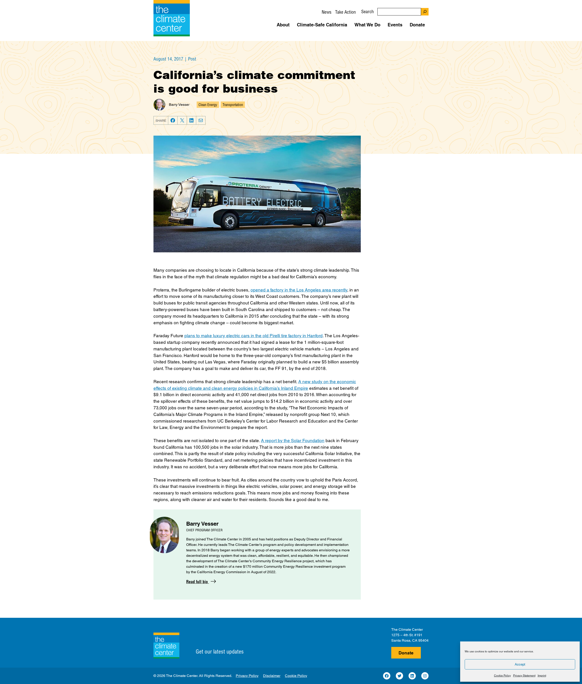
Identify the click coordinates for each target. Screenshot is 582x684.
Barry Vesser (179, 104)
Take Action (345, 12)
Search (367, 11)
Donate (406, 652)
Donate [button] (417, 25)
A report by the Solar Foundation (292, 440)
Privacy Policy (247, 676)
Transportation (233, 104)
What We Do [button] (367, 25)
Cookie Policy (502, 675)
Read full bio (197, 581)
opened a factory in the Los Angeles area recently (299, 289)
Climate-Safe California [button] (322, 25)
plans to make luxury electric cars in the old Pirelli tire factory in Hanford (253, 335)
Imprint (542, 675)
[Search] (425, 11)
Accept (520, 664)
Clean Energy (207, 104)
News (326, 12)
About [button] (283, 25)
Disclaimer (271, 676)
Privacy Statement (524, 675)
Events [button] (395, 25)
